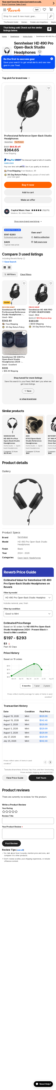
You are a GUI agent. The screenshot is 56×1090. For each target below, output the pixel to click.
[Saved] (44, 9)
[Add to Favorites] (39, 51)
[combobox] (25, 597)
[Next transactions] (50, 762)
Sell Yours (41, 778)
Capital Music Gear (20, 210)
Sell (36, 10)
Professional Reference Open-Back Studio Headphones (28, 137)
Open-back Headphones (29, 558)
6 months (26, 686)
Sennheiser (23, 537)
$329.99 (44, 716)
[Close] (51, 58)
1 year (37, 686)
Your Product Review (11, 827)
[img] (36, 210)
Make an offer (28, 200)
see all (20, 850)
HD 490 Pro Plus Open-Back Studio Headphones (12, 440)
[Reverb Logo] (13, 10)
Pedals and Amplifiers (39, 22)
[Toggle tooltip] (29, 78)
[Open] (49, 597)
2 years (46, 686)
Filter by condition (12, 609)
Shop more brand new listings (26, 221)
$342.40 (44, 720)
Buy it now (28, 184)
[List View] (9, 267)
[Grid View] (5, 267)
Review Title (7, 816)
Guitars (24, 22)
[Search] (51, 16)
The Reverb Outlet (11, 22)
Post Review (11, 843)
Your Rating (7, 808)
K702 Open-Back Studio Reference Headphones (33, 440)
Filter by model (10, 593)
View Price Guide (14, 778)
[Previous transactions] (45, 762)
